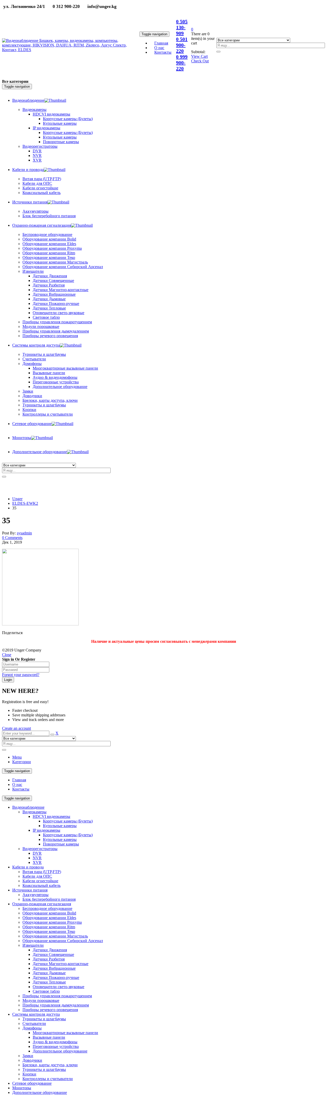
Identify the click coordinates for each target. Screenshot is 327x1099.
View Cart (199, 56)
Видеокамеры (34, 812)
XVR (37, 862)
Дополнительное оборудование (60, 1051)
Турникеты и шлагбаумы (44, 1019)
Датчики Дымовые (49, 973)
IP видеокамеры (46, 830)
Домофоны (32, 1028)
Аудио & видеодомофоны (55, 1042)
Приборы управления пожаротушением (57, 996)
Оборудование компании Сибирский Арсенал (62, 940)
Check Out (200, 61)
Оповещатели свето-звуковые (58, 986)
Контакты (20, 789)
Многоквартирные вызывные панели (65, 1033)
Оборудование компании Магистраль (55, 936)
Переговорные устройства (56, 1046)
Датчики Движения (50, 950)
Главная (19, 780)
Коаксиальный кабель (41, 885)
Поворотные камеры (61, 844)
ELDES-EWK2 (25, 503)
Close (6, 654)
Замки (27, 391)
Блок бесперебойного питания (49, 899)
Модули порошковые (40, 1000)
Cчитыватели (34, 1023)
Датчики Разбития (49, 959)
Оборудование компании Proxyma (52, 922)
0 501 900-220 (182, 45)
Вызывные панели (49, 1037)
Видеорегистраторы (39, 848)
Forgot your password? (20, 674)
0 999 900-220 (182, 62)
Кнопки (29, 1074)
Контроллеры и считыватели (47, 1079)
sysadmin (24, 533)
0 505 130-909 (182, 27)
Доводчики (32, 1060)
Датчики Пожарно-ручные (56, 977)
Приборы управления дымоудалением (55, 1005)
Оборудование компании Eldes (49, 917)
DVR (37, 853)
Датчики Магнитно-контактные (60, 963)
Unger (17, 499)
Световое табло (46, 991)
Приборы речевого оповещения (50, 1010)
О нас (17, 784)
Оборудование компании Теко (48, 931)
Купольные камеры (60, 825)
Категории (21, 762)
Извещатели (33, 945)
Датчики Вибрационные (54, 968)
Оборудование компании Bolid (49, 913)
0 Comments (12, 537)
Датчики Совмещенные (53, 954)
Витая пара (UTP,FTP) (41, 871)
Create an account (16, 728)
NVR (37, 858)
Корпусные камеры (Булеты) (68, 821)
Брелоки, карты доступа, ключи (50, 1065)
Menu (17, 757)
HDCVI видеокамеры (51, 816)
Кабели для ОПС (37, 876)
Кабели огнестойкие (40, 881)
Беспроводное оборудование (47, 908)
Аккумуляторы (35, 894)
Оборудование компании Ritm (48, 927)
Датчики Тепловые (49, 982)
